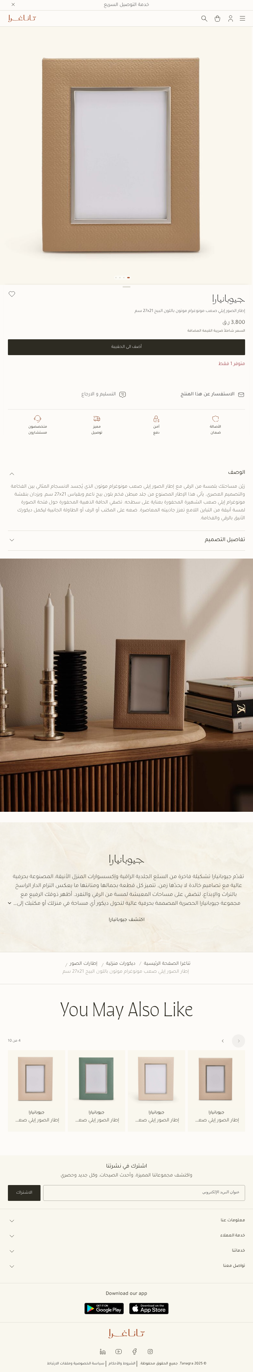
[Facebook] (134, 1351)
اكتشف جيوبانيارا (127, 920)
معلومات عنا (233, 1220)
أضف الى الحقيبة (126, 347)
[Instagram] (150, 1351)
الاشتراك (24, 1193)
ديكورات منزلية (120, 964)
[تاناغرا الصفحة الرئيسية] (22, 18)
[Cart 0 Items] (217, 18)
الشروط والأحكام (122, 1364)
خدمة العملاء (232, 1236)
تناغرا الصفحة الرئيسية (167, 964)
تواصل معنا (234, 1266)
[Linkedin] (103, 1351)
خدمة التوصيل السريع (126, 5)
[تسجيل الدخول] (231, 18)
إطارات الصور (84, 964)
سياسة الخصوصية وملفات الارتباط (75, 1364)
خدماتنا (238, 1251)
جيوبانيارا (228, 298)
